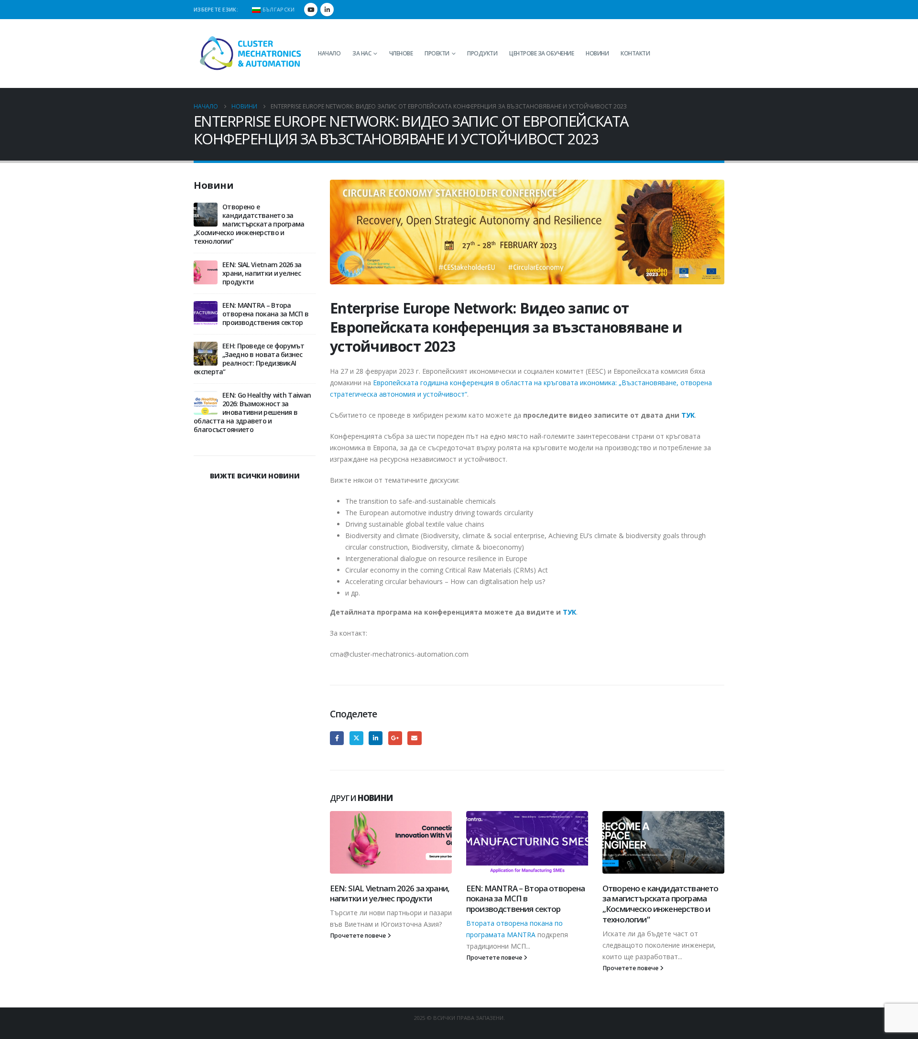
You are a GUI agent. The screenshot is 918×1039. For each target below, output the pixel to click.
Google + (395, 738)
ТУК (688, 415)
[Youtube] (310, 9)
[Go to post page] (391, 842)
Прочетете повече (358, 935)
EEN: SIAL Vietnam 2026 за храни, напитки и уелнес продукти (389, 893)
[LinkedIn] (327, 9)
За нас (361, 53)
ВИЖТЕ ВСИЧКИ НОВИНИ (254, 475)
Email (414, 738)
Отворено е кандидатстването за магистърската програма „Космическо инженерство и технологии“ (660, 904)
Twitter (356, 738)
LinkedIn (375, 738)
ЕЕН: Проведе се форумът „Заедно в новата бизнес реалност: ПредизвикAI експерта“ (249, 358)
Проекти (437, 53)
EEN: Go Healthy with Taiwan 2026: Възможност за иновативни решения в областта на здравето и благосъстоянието (252, 412)
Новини (597, 53)
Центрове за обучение (541, 53)
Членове (401, 53)
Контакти (635, 53)
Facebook (337, 738)
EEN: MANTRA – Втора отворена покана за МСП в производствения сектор (525, 899)
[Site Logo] (251, 53)
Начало (329, 53)
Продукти (482, 53)
